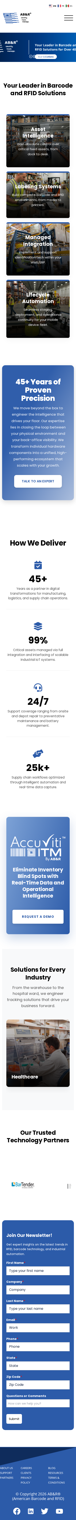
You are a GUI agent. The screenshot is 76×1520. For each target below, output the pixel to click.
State (11, 1358)
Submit (14, 1419)
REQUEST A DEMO (38, 916)
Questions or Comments (26, 1396)
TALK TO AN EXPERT (38, 481)
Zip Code (14, 1377)
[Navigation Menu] (68, 17)
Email (11, 1320)
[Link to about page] (16, 1511)
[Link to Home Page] (17, 18)
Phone (12, 1339)
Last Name (15, 1301)
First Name (15, 1263)
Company (15, 1282)
